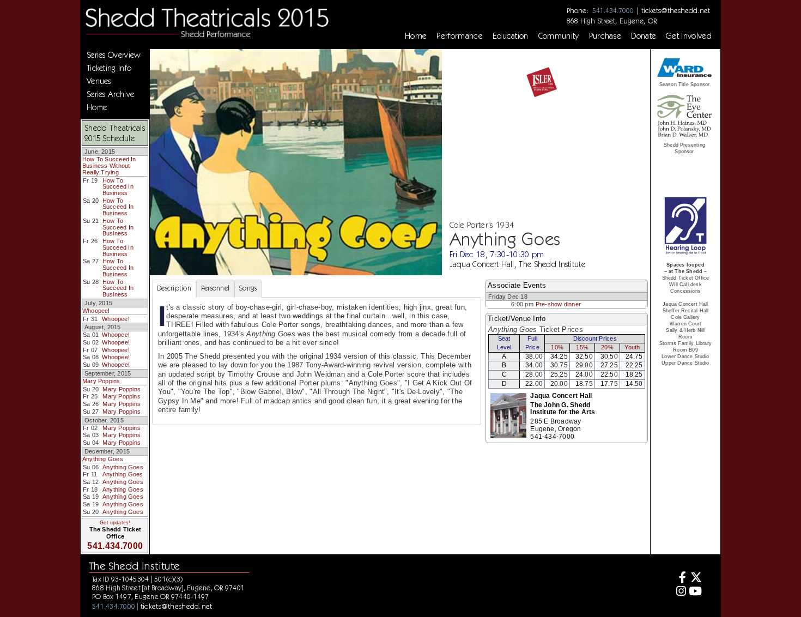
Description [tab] (174, 288)
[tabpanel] (317, 361)
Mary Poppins (101, 381)
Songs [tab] (248, 288)
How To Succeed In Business (118, 186)
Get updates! (115, 522)
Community (558, 36)
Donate (643, 36)
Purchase (605, 36)
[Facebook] (680, 578)
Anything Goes (102, 459)
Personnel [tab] (215, 288)
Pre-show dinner (558, 304)
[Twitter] (695, 578)
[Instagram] (680, 592)
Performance (459, 36)
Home (416, 36)
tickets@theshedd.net (675, 10)
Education (511, 36)
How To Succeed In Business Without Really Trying (109, 165)
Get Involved (689, 36)
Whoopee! (96, 310)
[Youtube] (695, 592)
